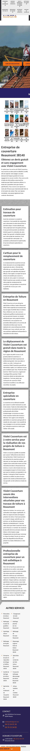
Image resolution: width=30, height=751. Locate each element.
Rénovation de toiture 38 (12, 11)
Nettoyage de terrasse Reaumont (15, 635)
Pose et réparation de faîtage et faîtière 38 (19, 4)
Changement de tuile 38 (5, 10)
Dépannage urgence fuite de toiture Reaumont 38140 (16, 647)
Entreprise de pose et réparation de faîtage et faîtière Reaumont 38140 (6, 662)
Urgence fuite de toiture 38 (12, 2)
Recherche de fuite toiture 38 (19, 11)
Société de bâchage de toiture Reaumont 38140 (6, 676)
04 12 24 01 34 (11, 724)
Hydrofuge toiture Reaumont (6, 634)
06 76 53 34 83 (11, 727)
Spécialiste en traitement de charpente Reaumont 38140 (6, 693)
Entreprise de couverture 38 (5, 3)
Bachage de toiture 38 (26, 11)
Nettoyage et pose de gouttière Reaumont (6, 625)
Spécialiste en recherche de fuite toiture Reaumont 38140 (16, 662)
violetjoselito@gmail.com (12, 722)
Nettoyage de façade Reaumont (6, 643)
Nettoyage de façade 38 (26, 2)
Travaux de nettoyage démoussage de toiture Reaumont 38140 (16, 677)
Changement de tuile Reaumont (16, 616)
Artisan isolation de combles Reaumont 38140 (15, 692)
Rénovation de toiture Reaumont (6, 616)
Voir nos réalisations (12, 64)
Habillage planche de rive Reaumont (15, 625)
